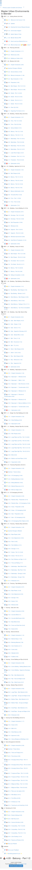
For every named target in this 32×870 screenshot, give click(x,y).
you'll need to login (22, 864)
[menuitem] (1, 3)
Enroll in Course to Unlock (16, 866)
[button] (1, 1)
